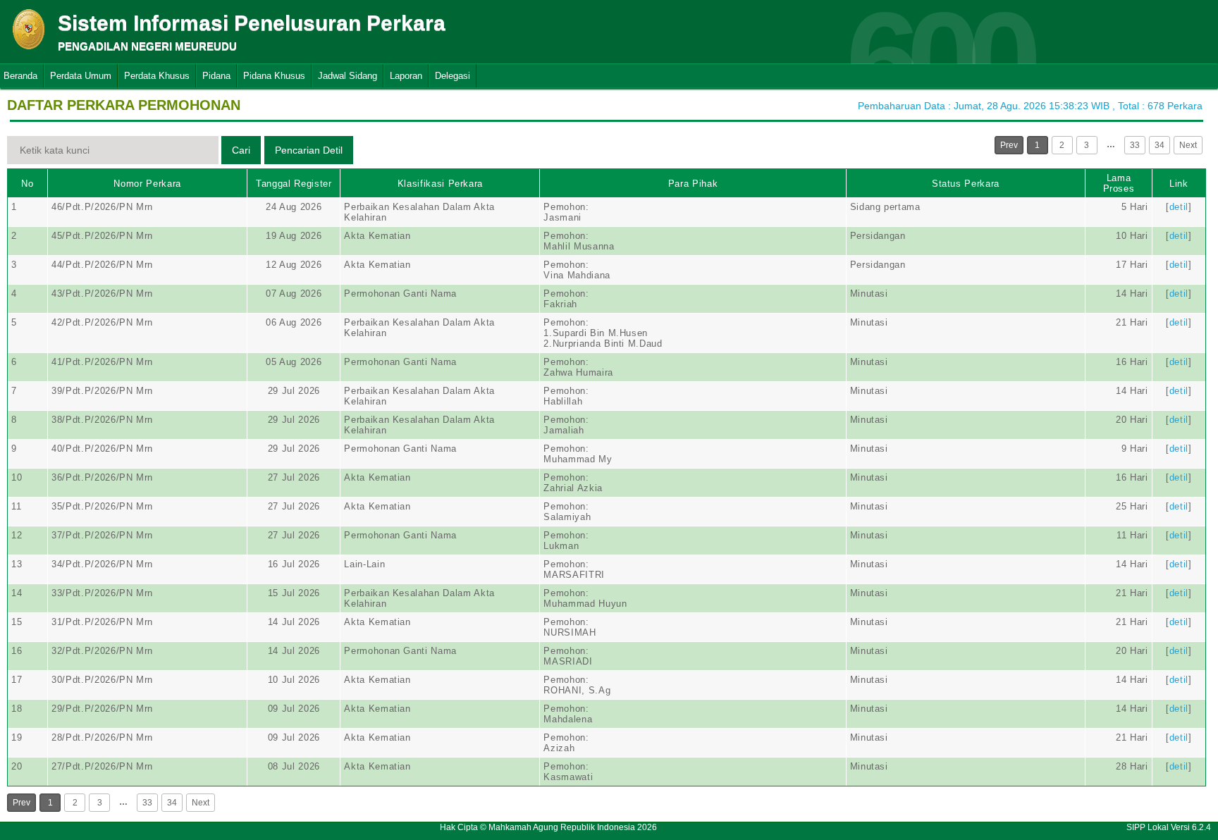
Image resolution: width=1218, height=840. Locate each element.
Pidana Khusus (274, 75)
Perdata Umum (80, 75)
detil (1178, 207)
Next (1188, 145)
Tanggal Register (293, 183)
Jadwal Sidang (347, 75)
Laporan (406, 75)
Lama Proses (1119, 183)
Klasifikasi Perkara (440, 183)
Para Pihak (693, 183)
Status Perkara (965, 183)
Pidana (216, 75)
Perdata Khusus (157, 75)
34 (1159, 145)
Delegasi (452, 75)
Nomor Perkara (146, 183)
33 (1135, 145)
